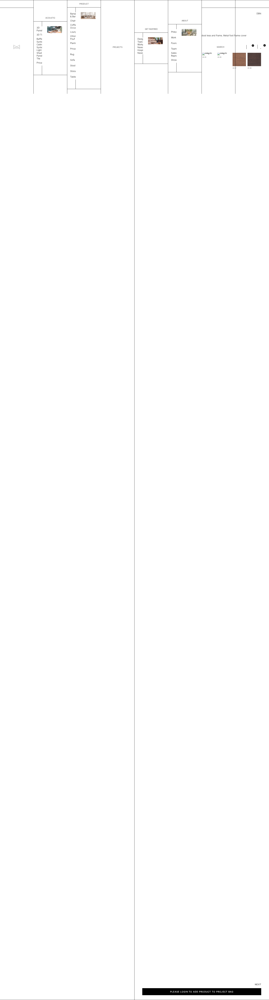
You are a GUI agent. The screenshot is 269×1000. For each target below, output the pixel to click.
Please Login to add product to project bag (202, 991)
